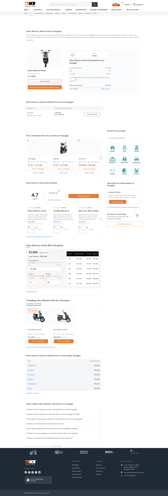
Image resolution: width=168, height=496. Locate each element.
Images (57, 13)
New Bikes (75, 465)
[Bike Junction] (29, 4)
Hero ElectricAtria (37, 70)
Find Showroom (77, 477)
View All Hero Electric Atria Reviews (38, 237)
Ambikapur (32, 365)
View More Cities (32, 393)
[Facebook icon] (26, 472)
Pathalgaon (32, 384)
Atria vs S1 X (89, 173)
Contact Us (99, 471)
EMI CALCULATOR (132, 10)
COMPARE (68, 10)
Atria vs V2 (64, 173)
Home (25, 446)
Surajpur (31, 370)
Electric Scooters (33, 446)
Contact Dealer (117, 202)
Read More (31, 221)
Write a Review (83, 196)
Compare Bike (76, 474)
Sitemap (98, 474)
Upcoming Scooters (33, 304)
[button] (95, 4)
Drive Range (49, 13)
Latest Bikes (76, 468)
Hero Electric (42, 446)
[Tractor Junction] (33, 452)
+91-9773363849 (129, 476)
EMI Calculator (105, 89)
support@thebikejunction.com (133, 472)
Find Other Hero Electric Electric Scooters (45, 87)
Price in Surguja (38, 169)
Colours (63, 13)
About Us (99, 465)
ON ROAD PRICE (81, 10)
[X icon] (36, 472)
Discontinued (45, 81)
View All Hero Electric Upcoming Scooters (40, 347)
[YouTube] (39, 472)
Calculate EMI (30, 292)
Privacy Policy (100, 468)
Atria (26, 13)
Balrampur (31, 375)
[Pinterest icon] (29, 472)
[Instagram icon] (32, 472)
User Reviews (72, 13)
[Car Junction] (134, 452)
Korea (30, 388)
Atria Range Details (124, 224)
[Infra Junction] (109, 452)
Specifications (39, 13)
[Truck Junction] (58, 452)
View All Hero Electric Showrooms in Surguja (122, 207)
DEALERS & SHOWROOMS (98, 10)
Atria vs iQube (38, 173)
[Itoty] (84, 452)
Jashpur (31, 379)
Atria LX (30, 113)
